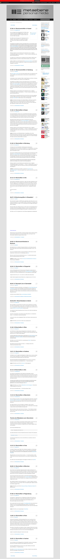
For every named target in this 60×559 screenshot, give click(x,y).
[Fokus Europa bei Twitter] (46, 125)
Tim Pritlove (30, 19)
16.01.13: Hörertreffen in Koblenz (19, 351)
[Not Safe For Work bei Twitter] (46, 106)
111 (36, 197)
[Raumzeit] (42, 99)
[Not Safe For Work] (42, 106)
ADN (17, 97)
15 (36, 177)
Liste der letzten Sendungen (44, 28)
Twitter (14, 97)
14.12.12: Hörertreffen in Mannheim (20, 395)
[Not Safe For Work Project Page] (45, 106)
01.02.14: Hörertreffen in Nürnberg (20, 143)
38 (36, 143)
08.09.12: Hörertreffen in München (20, 466)
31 (36, 28)
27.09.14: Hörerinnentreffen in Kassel (20, 28)
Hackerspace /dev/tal (29, 271)
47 (36, 300)
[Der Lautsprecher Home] (45, 110)
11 (36, 418)
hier (28, 252)
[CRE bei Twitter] (46, 80)
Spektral (34, 459)
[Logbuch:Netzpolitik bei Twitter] (46, 88)
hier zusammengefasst (14, 46)
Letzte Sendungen (20, 19)
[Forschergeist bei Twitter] (46, 95)
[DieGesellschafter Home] (45, 133)
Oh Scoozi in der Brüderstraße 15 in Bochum (29, 258)
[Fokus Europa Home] (45, 125)
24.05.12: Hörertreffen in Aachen (19, 538)
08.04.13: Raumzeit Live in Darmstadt (20, 283)
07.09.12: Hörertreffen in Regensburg (20, 494)
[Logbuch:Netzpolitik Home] (45, 88)
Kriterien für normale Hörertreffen (18, 308)
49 (36, 266)
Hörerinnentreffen (17, 65)
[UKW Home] (45, 91)
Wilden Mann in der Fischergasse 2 (27, 384)
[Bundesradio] (42, 129)
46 (36, 445)
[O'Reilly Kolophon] (42, 121)
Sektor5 (29, 340)
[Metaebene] (42, 32)
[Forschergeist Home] (45, 95)
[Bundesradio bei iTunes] (46, 129)
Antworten (22, 65)
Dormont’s (23, 363)
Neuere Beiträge (35, 25)
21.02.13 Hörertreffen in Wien (18, 327)
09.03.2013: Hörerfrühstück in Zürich (20, 301)
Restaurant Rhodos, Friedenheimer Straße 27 (29, 485)
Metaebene (14, 19)
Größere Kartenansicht (13, 230)
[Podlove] (42, 36)
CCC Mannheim (18, 399)
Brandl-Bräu (26, 508)
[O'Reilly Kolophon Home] (45, 121)
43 (36, 327)
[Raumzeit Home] (45, 99)
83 (36, 466)
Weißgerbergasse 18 (14, 169)
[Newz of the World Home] (45, 114)
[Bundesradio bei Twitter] (47, 129)
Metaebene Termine (14, 435)
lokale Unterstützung (32, 335)
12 (36, 395)
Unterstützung (26, 19)
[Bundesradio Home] (45, 129)
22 (36, 493)
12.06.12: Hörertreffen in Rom (18, 515)
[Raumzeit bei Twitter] (46, 99)
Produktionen (22, 296)
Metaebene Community (45, 50)
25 (36, 241)
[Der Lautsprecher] (42, 110)
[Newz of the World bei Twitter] (46, 114)
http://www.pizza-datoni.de (28, 60)
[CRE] (42, 80)
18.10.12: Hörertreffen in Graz (18, 445)
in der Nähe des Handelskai (18, 336)
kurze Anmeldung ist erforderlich (26, 294)
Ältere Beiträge (12, 25)
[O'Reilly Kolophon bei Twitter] (46, 121)
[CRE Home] (45, 80)
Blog (11, 19)
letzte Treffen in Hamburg (15, 73)
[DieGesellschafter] (42, 133)
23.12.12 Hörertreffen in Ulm (18, 370)
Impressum (35, 19)
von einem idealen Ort (28, 476)
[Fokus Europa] (42, 125)
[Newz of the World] (42, 114)
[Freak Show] (42, 84)
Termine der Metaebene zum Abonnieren (21, 418)
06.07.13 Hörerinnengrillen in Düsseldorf (21, 197)
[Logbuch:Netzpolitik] (42, 88)
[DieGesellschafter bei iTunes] (46, 133)
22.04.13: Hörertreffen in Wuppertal (20, 266)
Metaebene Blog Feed (46, 73)
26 (36, 369)
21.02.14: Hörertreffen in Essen (19, 110)
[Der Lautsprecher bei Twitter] (46, 110)
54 (36, 69)
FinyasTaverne (30, 168)
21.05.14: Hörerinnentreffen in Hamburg (21, 70)
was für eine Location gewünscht (18, 549)
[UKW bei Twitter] (46, 91)
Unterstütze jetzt (37, 0)
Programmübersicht (43, 27)
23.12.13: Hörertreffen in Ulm (18, 178)
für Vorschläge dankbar (27, 503)
